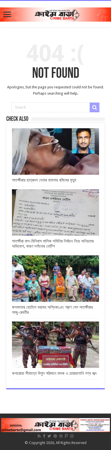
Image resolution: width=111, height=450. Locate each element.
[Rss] (39, 436)
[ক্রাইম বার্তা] (55, 13)
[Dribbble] (61, 436)
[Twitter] (49, 436)
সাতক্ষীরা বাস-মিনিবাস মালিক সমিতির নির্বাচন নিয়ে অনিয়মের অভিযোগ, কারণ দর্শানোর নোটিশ (53, 244)
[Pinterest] (55, 436)
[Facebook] (44, 436)
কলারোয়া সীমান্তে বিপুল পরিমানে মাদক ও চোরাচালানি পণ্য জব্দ (54, 373)
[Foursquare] (66, 436)
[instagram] (71, 436)
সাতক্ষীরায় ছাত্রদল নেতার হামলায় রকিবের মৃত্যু (44, 180)
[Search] (94, 107)
